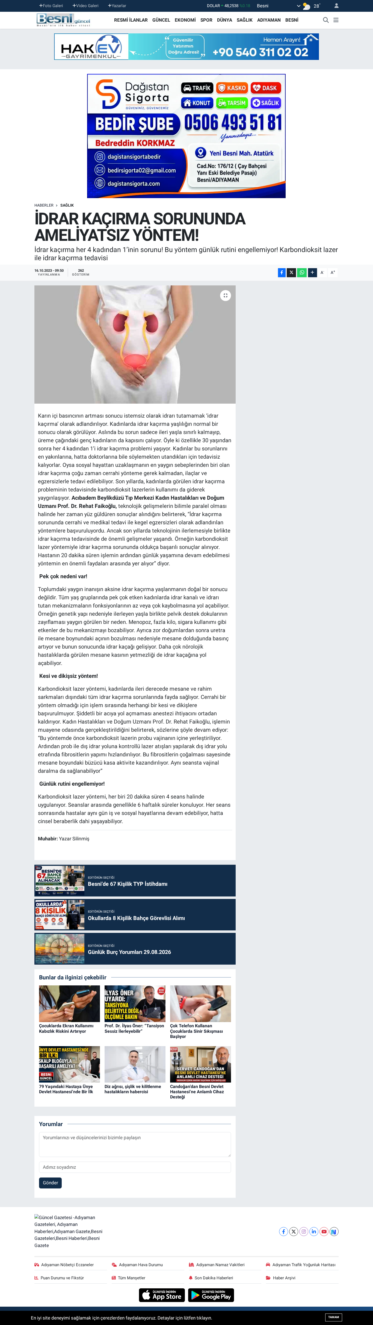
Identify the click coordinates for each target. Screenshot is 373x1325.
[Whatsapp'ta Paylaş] (302, 272)
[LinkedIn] (313, 1231)
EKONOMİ (185, 20)
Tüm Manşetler (131, 1277)
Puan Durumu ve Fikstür (62, 1277)
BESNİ (291, 20)
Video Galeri (87, 5)
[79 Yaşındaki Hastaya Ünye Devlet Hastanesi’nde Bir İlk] (69, 1064)
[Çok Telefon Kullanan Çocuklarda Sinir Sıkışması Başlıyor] (200, 1003)
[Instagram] (303, 1231)
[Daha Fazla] (312, 272)
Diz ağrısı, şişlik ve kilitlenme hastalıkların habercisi (133, 1089)
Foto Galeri (53, 5)
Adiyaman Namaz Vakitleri (220, 1264)
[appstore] (162, 1295)
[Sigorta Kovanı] (186, 135)
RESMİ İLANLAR (131, 20)
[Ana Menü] (336, 20)
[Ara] (326, 20)
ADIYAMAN (269, 20)
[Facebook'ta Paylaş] (282, 272)
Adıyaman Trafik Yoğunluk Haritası (304, 1264)
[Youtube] (323, 1231)
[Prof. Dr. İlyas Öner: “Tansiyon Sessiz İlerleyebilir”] (135, 1003)
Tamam (333, 1317)
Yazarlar (119, 5)
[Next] (334, 1231)
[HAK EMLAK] (186, 46)
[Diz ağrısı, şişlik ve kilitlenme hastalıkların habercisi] (135, 1064)
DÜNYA (224, 20)
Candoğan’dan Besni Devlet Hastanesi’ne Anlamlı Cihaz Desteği (197, 1092)
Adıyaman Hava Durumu (141, 1264)
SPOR (206, 20)
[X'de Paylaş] (291, 272)
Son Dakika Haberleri (214, 1277)
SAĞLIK (245, 20)
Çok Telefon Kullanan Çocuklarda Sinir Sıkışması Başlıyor (196, 1031)
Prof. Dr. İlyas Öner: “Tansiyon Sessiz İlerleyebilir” (134, 1028)
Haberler (44, 205)
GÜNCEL (161, 20)
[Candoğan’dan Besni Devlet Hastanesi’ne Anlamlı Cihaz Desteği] (200, 1064)
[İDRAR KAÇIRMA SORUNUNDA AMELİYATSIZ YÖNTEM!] (135, 344)
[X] (293, 1231)
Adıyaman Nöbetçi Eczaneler (67, 1264)
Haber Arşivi (284, 1277)
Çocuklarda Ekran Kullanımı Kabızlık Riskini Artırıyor (66, 1028)
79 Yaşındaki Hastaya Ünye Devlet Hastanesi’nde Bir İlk (66, 1089)
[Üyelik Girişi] (334, 6)
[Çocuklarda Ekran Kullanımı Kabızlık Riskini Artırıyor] (69, 1003)
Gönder (50, 1182)
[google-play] (211, 1295)
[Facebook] (283, 1231)
